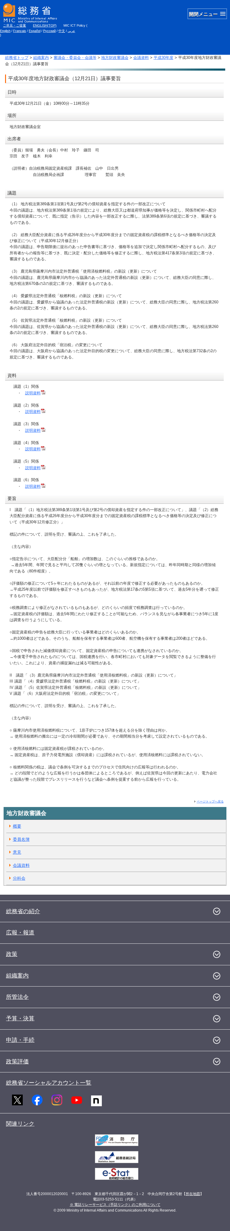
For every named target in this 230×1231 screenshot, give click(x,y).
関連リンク (20, 1124)
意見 (17, 852)
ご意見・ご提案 (14, 25)
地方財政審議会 (114, 57)
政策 (11, 954)
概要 (17, 826)
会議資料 (141, 57)
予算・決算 (20, 1018)
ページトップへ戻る (210, 801)
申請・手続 (20, 1040)
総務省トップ (16, 57)
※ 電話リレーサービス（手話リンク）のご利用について (115, 1204)
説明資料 (33, 393)
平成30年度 (163, 57)
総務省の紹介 (23, 911)
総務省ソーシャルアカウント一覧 (48, 1083)
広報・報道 (20, 932)
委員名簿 (21, 839)
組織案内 (41, 57)
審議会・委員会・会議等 (75, 57)
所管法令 (17, 997)
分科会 (19, 878)
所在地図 (193, 1194)
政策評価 (17, 1061)
